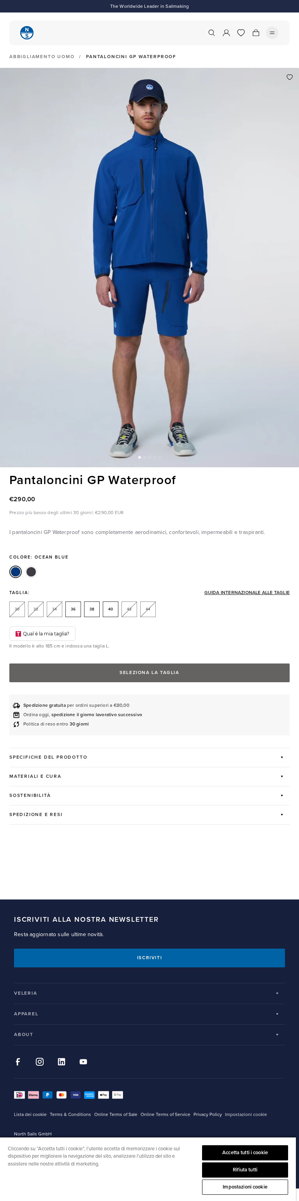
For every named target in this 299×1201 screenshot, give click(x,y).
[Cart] (255, 32)
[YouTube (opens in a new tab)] (83, 1062)
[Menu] (272, 33)
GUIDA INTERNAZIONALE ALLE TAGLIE (247, 593)
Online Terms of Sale (115, 1115)
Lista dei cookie (30, 1115)
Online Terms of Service (165, 1115)
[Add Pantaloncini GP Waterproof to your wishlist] (289, 77)
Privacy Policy (207, 1115)
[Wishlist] (241, 32)
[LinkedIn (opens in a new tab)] (61, 1062)
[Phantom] (31, 572)
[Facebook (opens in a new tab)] (18, 1062)
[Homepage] (27, 33)
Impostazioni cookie (245, 1187)
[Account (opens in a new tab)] (226, 32)
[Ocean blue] (15, 572)
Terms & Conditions (70, 1115)
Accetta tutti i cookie (245, 1153)
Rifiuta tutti (245, 1170)
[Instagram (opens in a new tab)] (40, 1062)
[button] (139, 457)
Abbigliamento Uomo (41, 57)
